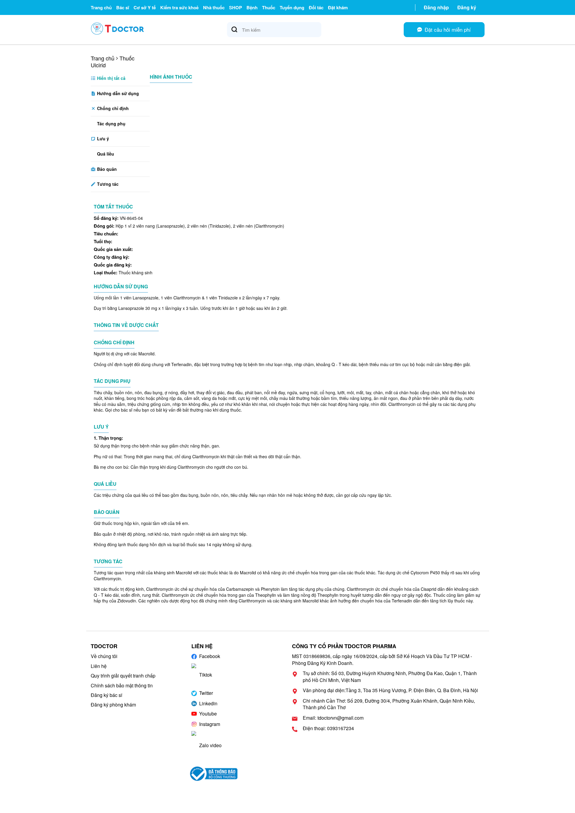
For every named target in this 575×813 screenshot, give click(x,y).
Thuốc (268, 7)
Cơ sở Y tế (145, 7)
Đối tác (316, 7)
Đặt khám (338, 7)
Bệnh (252, 7)
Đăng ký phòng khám (113, 704)
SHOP (235, 7)
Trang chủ (101, 7)
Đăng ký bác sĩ (106, 695)
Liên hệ (99, 666)
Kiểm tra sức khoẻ (179, 7)
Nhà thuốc (214, 7)
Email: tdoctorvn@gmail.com (333, 718)
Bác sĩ (122, 7)
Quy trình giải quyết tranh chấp (123, 675)
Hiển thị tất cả (110, 78)
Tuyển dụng (292, 7)
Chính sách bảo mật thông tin (122, 685)
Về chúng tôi (104, 656)
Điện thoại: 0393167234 (328, 728)
